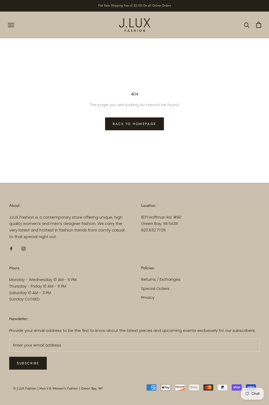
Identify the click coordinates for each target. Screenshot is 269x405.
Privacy (147, 297)
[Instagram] (23, 248)
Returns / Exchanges (160, 279)
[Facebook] (11, 248)
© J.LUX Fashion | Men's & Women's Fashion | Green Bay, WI (57, 388)
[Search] (247, 25)
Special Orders (155, 288)
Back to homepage (134, 123)
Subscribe (28, 363)
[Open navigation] (11, 25)
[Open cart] (258, 25)
